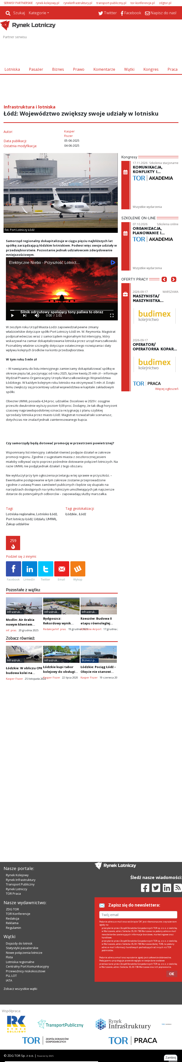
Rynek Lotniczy (16, 889)
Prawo (78, 69)
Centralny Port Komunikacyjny (27, 966)
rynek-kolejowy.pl (47, 3)
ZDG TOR (12, 909)
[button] (164, 286)
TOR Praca (13, 893)
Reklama (12, 923)
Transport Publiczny (20, 884)
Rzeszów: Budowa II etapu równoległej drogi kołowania (96, 623)
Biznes (58, 69)
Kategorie (37, 12)
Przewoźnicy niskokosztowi (25, 971)
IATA (9, 980)
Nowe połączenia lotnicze (24, 952)
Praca (172, 69)
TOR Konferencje (18, 914)
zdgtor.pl (165, 3)
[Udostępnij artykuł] (29, 571)
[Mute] (37, 315)
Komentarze (104, 69)
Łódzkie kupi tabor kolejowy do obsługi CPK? (59, 671)
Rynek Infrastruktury (21, 880)
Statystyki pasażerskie (22, 948)
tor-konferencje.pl (143, 3)
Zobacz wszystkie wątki (20, 989)
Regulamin (13, 928)
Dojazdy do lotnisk (19, 943)
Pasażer (36, 69)
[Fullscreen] (111, 315)
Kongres (151, 69)
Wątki (129, 69)
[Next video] (24, 315)
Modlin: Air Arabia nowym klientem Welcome (20, 624)
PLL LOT (11, 975)
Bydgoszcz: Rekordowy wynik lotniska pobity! (57, 623)
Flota (9, 957)
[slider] (62, 310)
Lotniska (12, 69)
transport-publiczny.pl (111, 3)
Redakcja (12, 918)
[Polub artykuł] (13, 571)
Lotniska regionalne (20, 962)
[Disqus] (62, 768)
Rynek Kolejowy (17, 875)
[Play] (12, 315)
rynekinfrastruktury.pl (78, 3)
